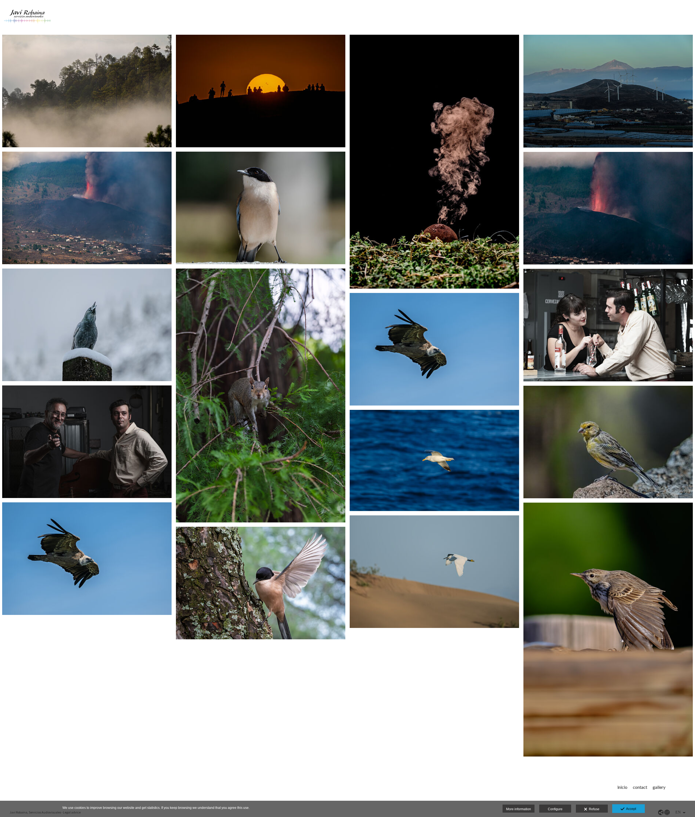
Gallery (659, 787)
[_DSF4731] (608, 91)
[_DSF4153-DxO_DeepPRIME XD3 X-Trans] (608, 630)
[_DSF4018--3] (608, 442)
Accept (630, 809)
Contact (640, 787)
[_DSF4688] (434, 162)
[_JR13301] (87, 441)
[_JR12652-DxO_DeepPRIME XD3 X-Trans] (260, 395)
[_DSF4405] (260, 91)
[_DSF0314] (87, 91)
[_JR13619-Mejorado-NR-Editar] (87, 208)
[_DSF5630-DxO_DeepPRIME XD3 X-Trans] (87, 325)
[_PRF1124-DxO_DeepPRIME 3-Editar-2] (260, 208)
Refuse (593, 809)
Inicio (622, 787)
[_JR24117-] (608, 325)
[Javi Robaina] (27, 18)
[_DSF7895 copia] (434, 460)
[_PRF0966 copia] (260, 583)
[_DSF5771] (434, 571)
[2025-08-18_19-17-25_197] (608, 208)
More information (518, 809)
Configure (555, 809)
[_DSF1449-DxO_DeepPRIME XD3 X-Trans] (434, 349)
